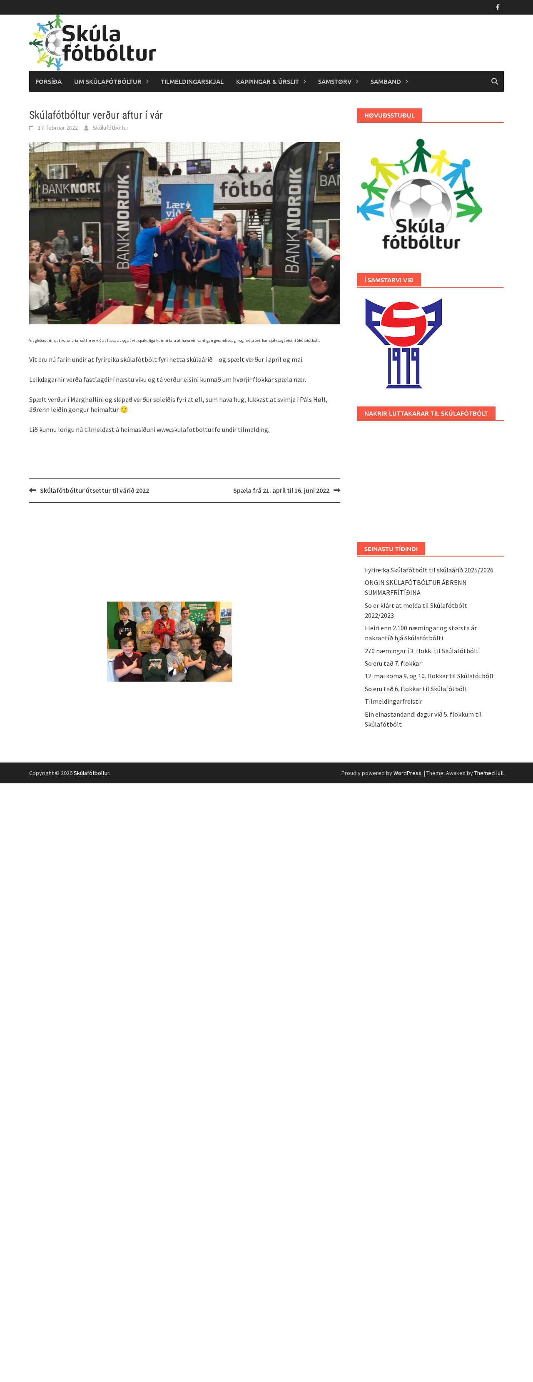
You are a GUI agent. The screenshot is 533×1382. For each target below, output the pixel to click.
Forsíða (48, 81)
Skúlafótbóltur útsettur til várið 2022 (94, 490)
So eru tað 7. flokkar (393, 663)
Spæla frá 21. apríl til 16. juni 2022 (281, 490)
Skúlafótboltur (91, 773)
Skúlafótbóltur (111, 127)
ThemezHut (488, 773)
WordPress (407, 773)
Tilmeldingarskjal (192, 81)
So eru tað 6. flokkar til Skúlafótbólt (416, 689)
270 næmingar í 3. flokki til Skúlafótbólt (422, 651)
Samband (386, 81)
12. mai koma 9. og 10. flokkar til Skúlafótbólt (429, 676)
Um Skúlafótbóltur (108, 81)
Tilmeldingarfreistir (393, 701)
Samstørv (334, 81)
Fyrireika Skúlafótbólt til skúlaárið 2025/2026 (429, 570)
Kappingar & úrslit (267, 81)
